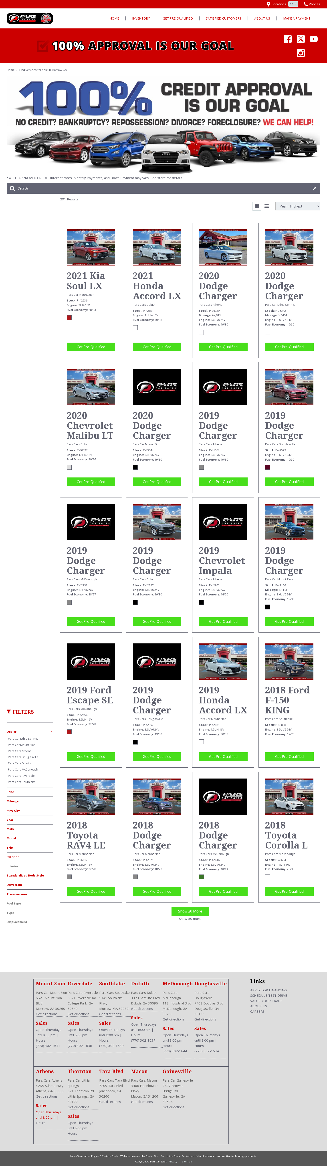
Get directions (47, 1014)
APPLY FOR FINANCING (268, 990)
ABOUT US (258, 1006)
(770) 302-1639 (111, 1045)
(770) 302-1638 (80, 1045)
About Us (262, 18)
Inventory (141, 18)
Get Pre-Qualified (178, 18)
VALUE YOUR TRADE (266, 1000)
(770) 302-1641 (48, 1045)
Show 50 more (190, 918)
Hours (40, 1040)
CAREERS (257, 1011)
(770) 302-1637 (143, 1040)
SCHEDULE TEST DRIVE (268, 995)
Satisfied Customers (223, 18)
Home (114, 18)
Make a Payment (297, 18)
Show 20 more (190, 911)
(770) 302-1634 (206, 1051)
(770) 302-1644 (175, 1051)
